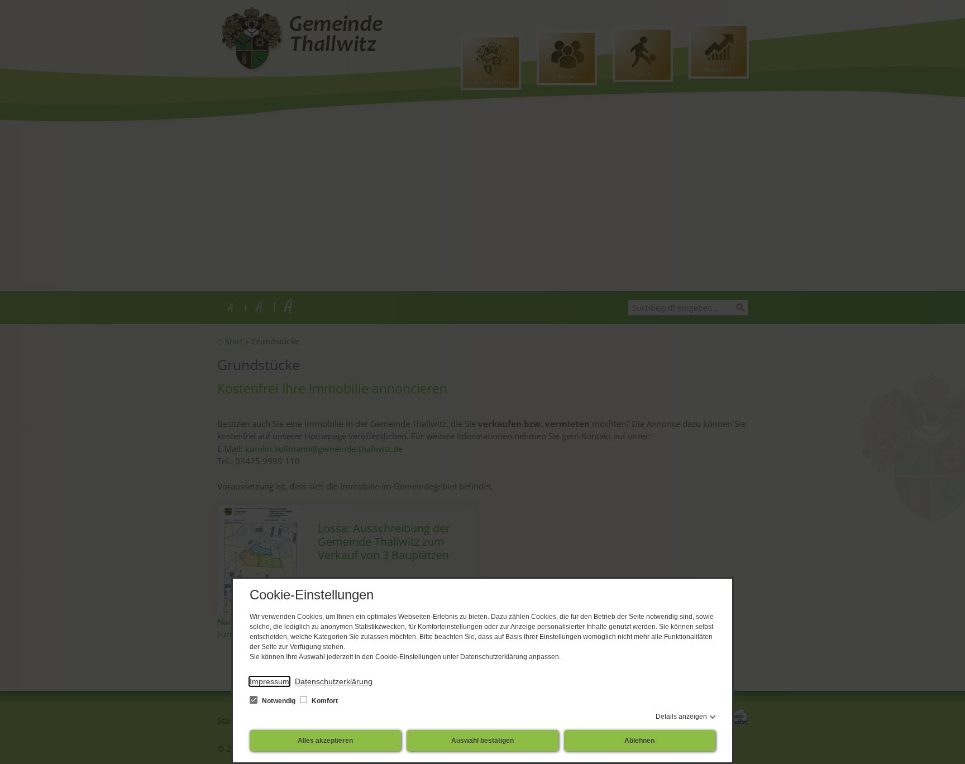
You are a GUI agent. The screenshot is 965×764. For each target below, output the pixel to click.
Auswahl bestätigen (482, 740)
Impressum (269, 681)
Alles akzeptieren (325, 740)
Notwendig (278, 701)
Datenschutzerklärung (333, 681)
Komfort (324, 701)
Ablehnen (639, 740)
